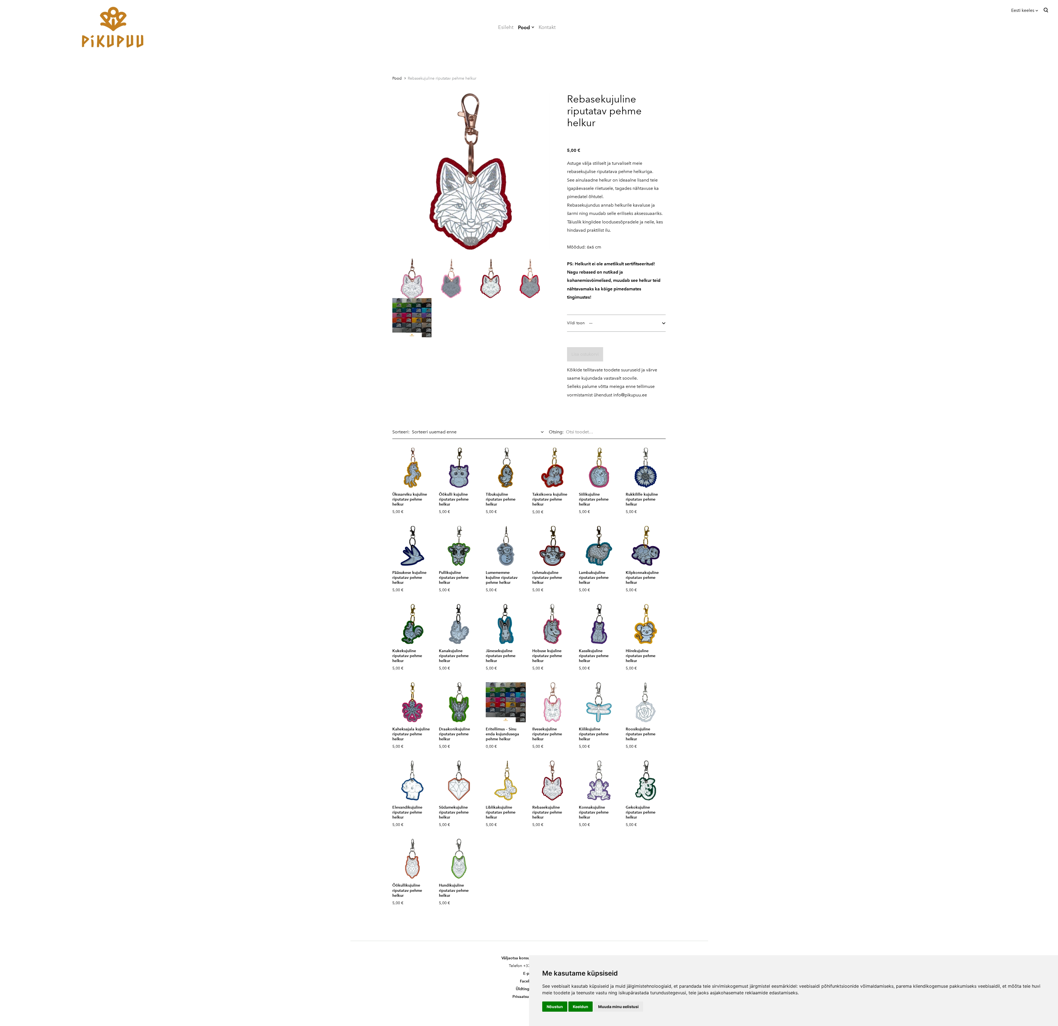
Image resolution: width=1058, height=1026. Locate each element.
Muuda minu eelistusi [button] (618, 1006)
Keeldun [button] (580, 1006)
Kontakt (547, 27)
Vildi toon (576, 323)
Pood (524, 27)
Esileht (506, 27)
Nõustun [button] (555, 1006)
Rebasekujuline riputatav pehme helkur (442, 78)
